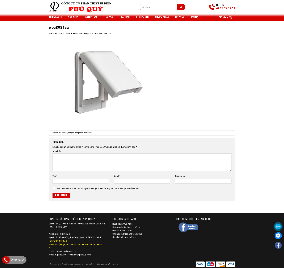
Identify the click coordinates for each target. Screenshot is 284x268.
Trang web (180, 176)
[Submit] (181, 7)
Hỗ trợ (109, 17)
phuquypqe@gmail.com (66, 251)
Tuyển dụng (162, 17)
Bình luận (58, 151)
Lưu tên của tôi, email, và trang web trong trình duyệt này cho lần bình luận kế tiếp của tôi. (98, 188)
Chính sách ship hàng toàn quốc (127, 234)
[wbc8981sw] (108, 82)
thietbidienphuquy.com (80, 255)
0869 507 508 (87, 244)
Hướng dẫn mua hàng (122, 224)
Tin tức (179, 17)
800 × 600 (78, 33)
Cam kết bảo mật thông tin (124, 237)
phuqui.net (62, 255)
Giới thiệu (73, 17)
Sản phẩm (91, 17)
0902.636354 (62, 241)
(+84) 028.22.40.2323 (69, 244)
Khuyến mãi (142, 17)
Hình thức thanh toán (122, 230)
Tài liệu (125, 17)
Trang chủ (55, 17)
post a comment (85, 133)
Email (117, 176)
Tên (55, 176)
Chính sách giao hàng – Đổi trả (126, 227)
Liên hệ (194, 17)
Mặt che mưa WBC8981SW (98, 33)
